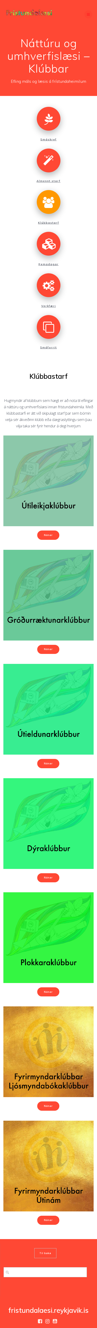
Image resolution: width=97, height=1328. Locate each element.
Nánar (48, 535)
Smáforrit (48, 347)
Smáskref (48, 139)
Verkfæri (48, 306)
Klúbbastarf (48, 222)
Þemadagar (49, 264)
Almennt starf (48, 181)
